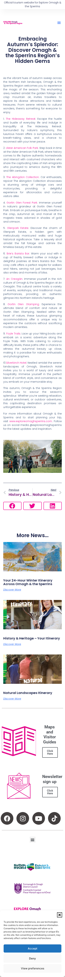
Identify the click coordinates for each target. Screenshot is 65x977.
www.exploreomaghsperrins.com (30, 421)
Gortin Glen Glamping (23, 304)
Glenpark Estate (17, 228)
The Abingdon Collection (22, 177)
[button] (59, 915)
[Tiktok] (54, 818)
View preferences (32, 968)
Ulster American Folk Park (22, 148)
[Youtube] (38, 818)
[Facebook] (7, 818)
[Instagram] (22, 818)
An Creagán (14, 279)
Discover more (12, 589)
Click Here (50, 752)
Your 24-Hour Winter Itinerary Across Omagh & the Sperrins (27, 582)
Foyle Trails (13, 333)
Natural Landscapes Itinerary (27, 693)
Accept (32, 948)
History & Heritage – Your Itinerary (31, 638)
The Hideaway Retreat (20, 119)
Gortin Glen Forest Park (21, 202)
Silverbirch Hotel (16, 363)
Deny (32, 958)
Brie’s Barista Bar (18, 253)
